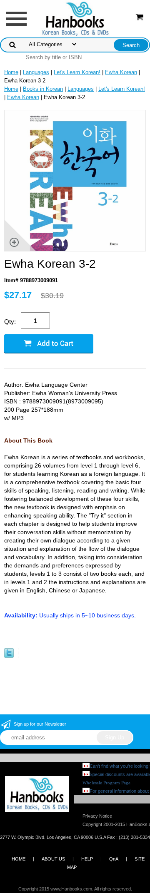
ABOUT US (53, 858)
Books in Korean (43, 89)
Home (11, 72)
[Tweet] (9, 656)
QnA (113, 858)
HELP (87, 858)
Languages (36, 72)
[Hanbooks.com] (75, 18)
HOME (18, 858)
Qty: (10, 321)
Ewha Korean (121, 72)
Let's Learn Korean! (77, 72)
